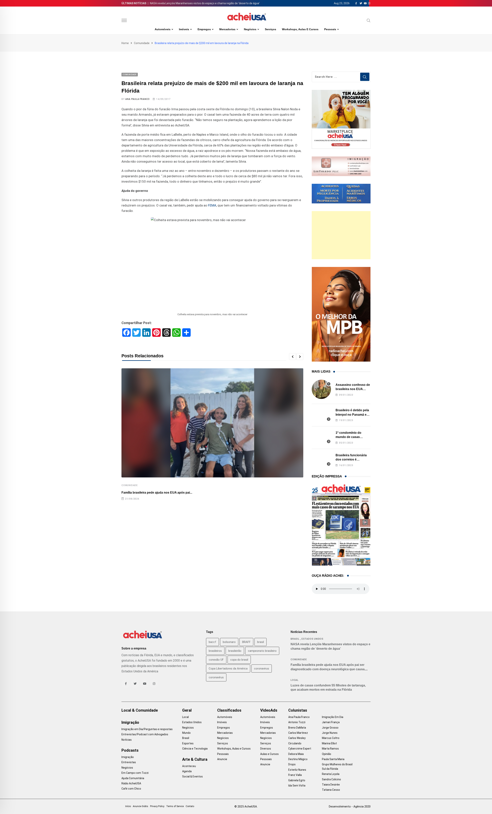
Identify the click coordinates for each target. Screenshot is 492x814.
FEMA (212, 205)
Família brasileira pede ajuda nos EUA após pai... (156, 492)
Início (128, 806)
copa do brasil (239, 659)
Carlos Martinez (298, 732)
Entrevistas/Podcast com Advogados (144, 734)
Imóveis (184, 29)
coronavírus (216, 677)
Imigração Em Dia (332, 717)
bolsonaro (229, 642)
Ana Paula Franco (137, 99)
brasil (260, 642)
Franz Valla (295, 774)
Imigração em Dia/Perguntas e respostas (147, 729)
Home (125, 43)
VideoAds (268, 710)
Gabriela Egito (296, 780)
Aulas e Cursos (269, 753)
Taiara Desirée (331, 784)
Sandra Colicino (331, 779)
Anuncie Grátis (140, 806)
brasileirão (234, 651)
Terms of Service (175, 806)
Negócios (250, 29)
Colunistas (297, 710)
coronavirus (261, 668)
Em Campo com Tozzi (135, 772)
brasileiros (215, 651)
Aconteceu (189, 766)
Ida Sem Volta (296, 785)
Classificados (229, 710)
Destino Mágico (298, 759)
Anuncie (222, 759)
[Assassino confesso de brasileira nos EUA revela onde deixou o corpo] (321, 389)
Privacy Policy (157, 806)
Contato (190, 806)
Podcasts (130, 750)
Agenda (187, 771)
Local (294, 680)
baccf (212, 642)
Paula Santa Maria (333, 759)
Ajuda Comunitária (132, 778)
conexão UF (216, 659)
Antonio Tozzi (296, 722)
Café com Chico (131, 788)
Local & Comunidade (139, 710)
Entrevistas (128, 762)
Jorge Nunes (329, 732)
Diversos (265, 748)
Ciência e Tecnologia (195, 748)
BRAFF (246, 642)
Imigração (130, 722)
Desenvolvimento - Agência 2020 (350, 806)
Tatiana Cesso (331, 789)
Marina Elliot (329, 743)
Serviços (270, 29)
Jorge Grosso (330, 727)
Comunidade (142, 43)
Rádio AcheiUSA (131, 783)
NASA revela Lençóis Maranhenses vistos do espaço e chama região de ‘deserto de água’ (205, 3)
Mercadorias (227, 29)
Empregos (204, 29)
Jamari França (331, 722)
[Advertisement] (341, 235)
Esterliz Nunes (297, 769)
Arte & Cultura (194, 759)
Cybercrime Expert (299, 748)
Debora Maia (296, 753)
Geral (187, 710)
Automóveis (162, 29)
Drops (292, 764)
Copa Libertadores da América (228, 668)
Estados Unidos (312, 639)
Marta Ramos (330, 748)
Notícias (126, 739)
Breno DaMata (297, 727)
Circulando (294, 743)
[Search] (369, 20)
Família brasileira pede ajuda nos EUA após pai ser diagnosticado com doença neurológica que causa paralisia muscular (328, 669)
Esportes (188, 743)
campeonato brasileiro (262, 651)
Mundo (186, 732)
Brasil (295, 639)
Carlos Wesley (297, 738)
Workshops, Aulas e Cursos (300, 29)
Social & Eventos (192, 776)
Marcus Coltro (330, 738)
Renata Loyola (330, 774)
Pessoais (330, 29)
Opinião (326, 753)
